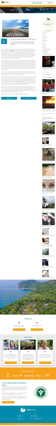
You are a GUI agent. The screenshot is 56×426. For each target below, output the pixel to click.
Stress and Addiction (46, 135)
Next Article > (29, 98)
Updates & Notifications (46, 54)
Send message (37, 329)
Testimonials (44, 45)
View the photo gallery (5, 302)
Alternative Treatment (18, 41)
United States (12, 44)
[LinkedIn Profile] (41, 419)
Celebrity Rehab (45, 37)
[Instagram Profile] (39, 419)
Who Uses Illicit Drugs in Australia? (48, 277)
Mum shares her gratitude (47, 226)
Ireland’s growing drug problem (48, 77)
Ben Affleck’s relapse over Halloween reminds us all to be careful (47, 118)
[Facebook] (32, 419)
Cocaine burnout (45, 72)
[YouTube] (36, 419)
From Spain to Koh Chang (46, 161)
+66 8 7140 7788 (36, 3)
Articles (13, 41)
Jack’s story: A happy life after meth (48, 235)
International (32, 41)
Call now (19, 329)
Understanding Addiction (24, 43)
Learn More (11, 362)
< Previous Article (9, 98)
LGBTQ (11, 43)
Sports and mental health (46, 177)
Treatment (18, 43)
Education (27, 41)
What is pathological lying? (47, 74)
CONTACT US (50, 3)
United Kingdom (31, 43)
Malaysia (14, 43)
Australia (24, 41)
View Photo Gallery (8, 402)
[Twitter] (34, 419)
